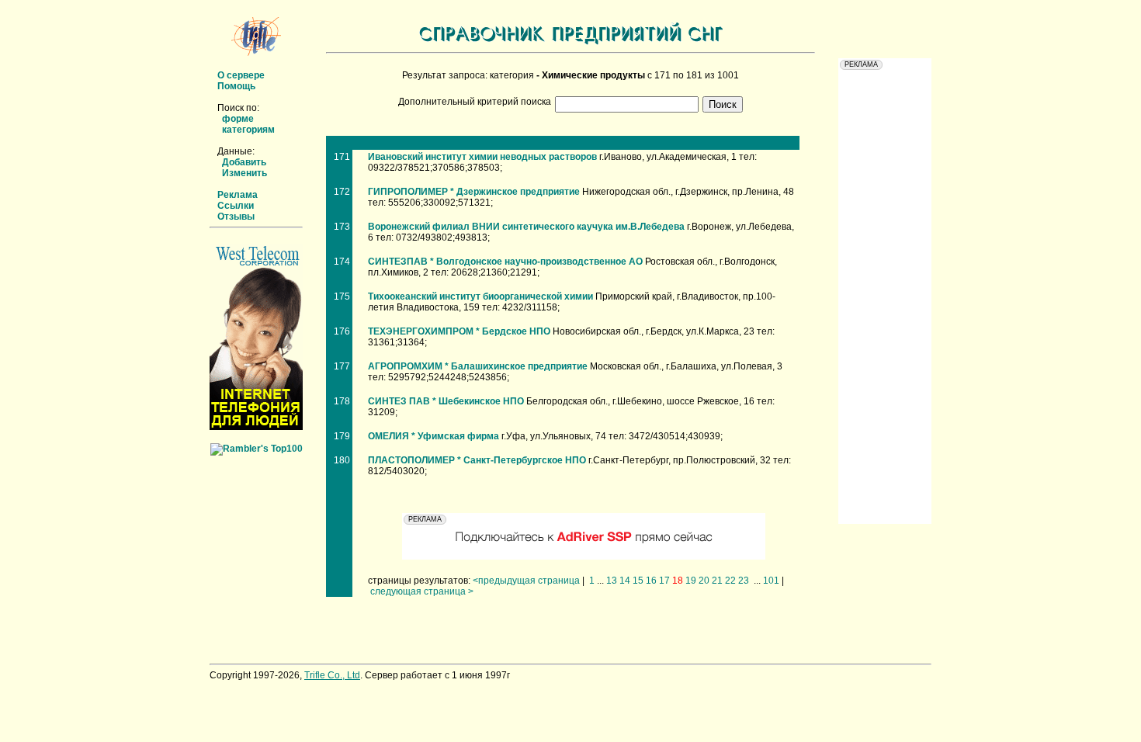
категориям (248, 129)
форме (238, 118)
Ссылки (235, 205)
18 (677, 580)
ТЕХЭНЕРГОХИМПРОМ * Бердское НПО (459, 331)
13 (611, 580)
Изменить (244, 173)
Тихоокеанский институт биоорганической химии (480, 296)
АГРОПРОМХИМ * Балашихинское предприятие (478, 366)
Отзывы (236, 216)
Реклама (237, 194)
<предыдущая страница (526, 580)
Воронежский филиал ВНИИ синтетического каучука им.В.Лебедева (526, 226)
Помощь (236, 86)
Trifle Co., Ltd (332, 675)
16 (651, 580)
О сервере (241, 75)
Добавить (244, 162)
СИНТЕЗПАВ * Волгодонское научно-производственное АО (505, 261)
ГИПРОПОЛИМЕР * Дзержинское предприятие (474, 191)
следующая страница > (421, 591)
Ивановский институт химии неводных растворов (482, 156)
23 (743, 580)
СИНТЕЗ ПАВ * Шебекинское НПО (446, 401)
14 (624, 580)
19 (690, 580)
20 (704, 580)
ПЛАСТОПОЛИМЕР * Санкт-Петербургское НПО (477, 460)
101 (771, 580)
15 (638, 580)
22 (730, 580)
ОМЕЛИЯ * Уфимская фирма (433, 436)
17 (664, 580)
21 (717, 580)
